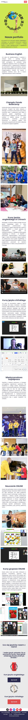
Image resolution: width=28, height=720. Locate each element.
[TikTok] (7, 709)
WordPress (13, 718)
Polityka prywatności (19, 714)
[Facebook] (14, 709)
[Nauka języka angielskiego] (4, 2)
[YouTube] (17, 709)
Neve (2, 718)
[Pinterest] (20, 709)
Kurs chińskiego (6, 712)
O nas (10, 714)
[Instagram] (11, 709)
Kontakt (5, 714)
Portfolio (24, 712)
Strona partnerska (14, 716)
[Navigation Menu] (25, 2)
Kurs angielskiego (16, 712)
